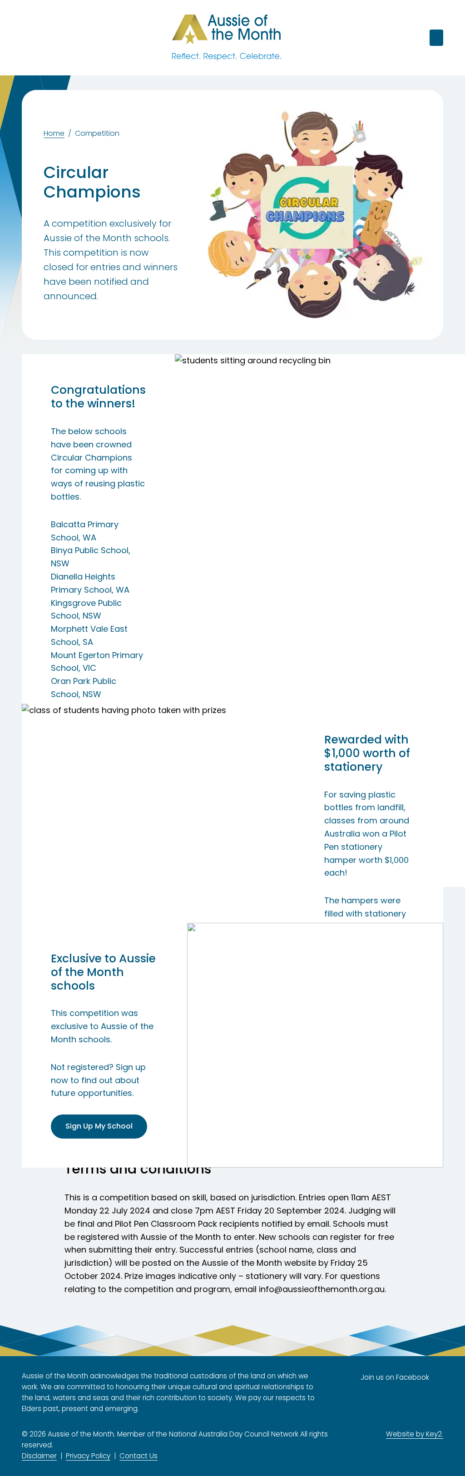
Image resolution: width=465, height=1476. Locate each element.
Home (54, 133)
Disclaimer (39, 1456)
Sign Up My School (99, 1126)
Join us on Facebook (395, 1377)
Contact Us (138, 1456)
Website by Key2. (414, 1434)
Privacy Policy (88, 1456)
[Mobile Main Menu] (28, 37)
